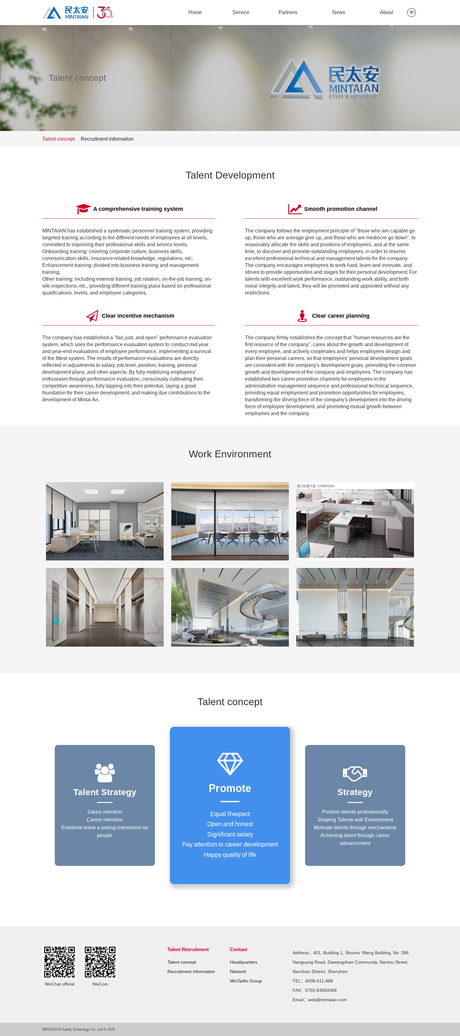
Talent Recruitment (188, 949)
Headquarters (243, 962)
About (386, 12)
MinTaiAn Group (246, 980)
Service (241, 12)
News (338, 12)
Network (238, 971)
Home (195, 12)
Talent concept (58, 139)
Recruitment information (107, 139)
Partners (288, 12)
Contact (238, 949)
